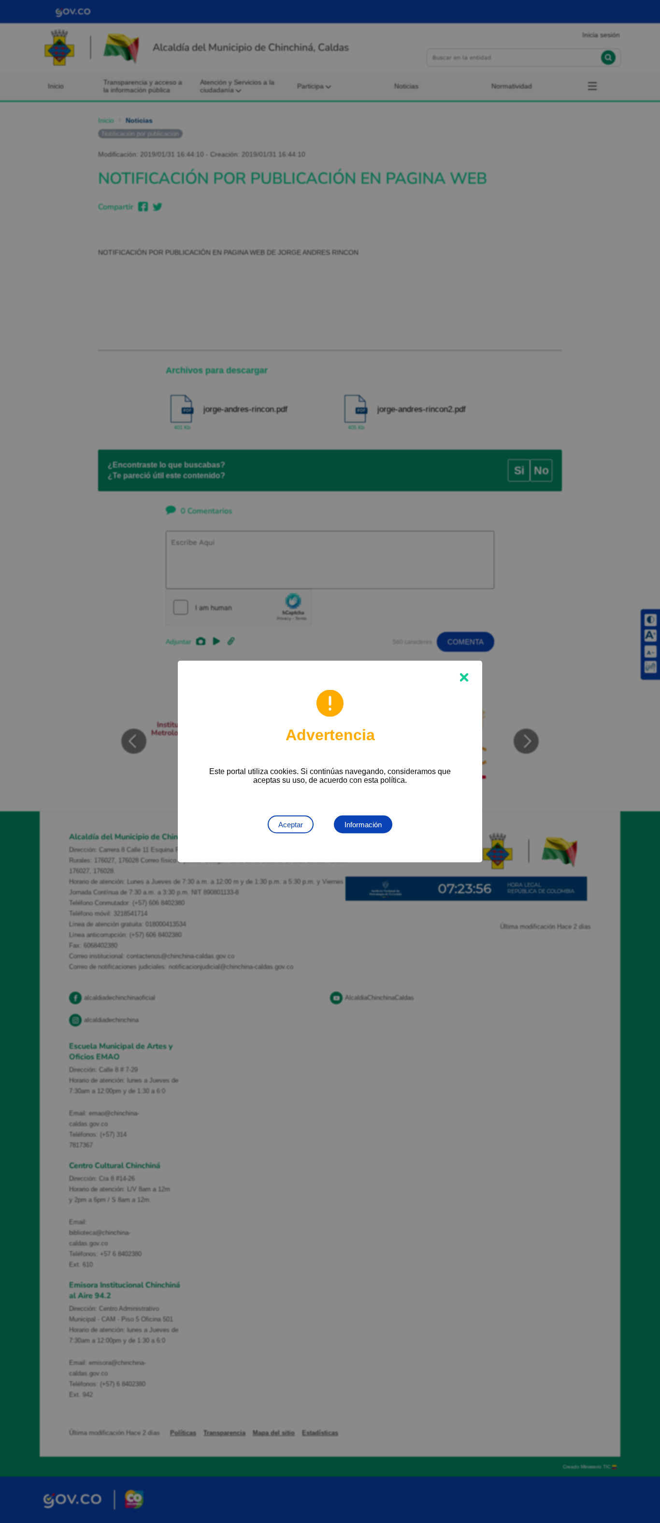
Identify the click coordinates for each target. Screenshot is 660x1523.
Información (363, 824)
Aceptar (290, 824)
